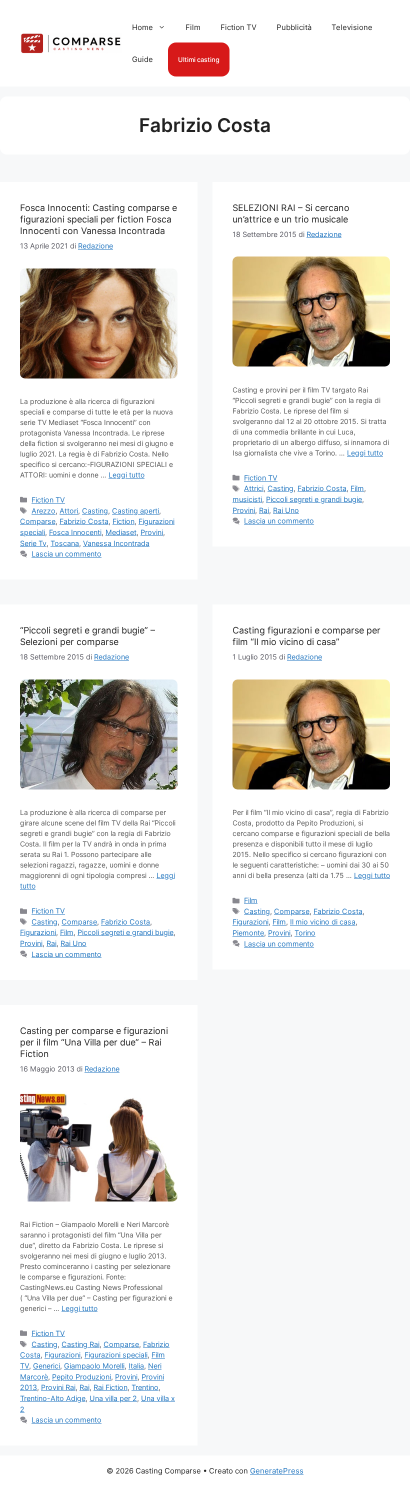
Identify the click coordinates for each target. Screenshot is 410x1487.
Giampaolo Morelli (94, 1366)
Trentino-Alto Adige (53, 1398)
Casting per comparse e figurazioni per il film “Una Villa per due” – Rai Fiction (94, 1043)
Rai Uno (286, 510)
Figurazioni (38, 932)
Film (193, 27)
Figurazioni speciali (116, 1354)
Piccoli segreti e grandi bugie (314, 499)
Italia (136, 1366)
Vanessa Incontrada (116, 543)
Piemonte (248, 932)
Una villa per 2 (113, 1398)
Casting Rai (81, 1344)
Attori (69, 510)
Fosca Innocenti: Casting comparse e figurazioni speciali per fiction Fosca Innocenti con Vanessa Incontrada (98, 219)
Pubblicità (294, 27)
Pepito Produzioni (81, 1376)
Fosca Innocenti (75, 532)
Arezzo (44, 510)
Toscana (64, 543)
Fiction (123, 521)
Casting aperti (135, 510)
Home (142, 27)
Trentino (145, 1387)
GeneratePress (277, 1471)
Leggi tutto (126, 474)
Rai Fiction (111, 1387)
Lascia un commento (67, 554)
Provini (151, 532)
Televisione (352, 27)
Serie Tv (33, 543)
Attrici (254, 488)
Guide (142, 59)
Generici (46, 1366)
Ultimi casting (199, 60)
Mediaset (121, 532)
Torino (305, 932)
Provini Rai (58, 1387)
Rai (264, 510)
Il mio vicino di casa (323, 922)
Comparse (38, 521)
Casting (95, 510)
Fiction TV (238, 27)
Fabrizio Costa (84, 521)
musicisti (247, 499)
